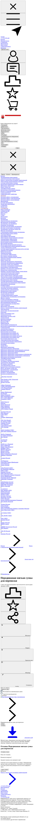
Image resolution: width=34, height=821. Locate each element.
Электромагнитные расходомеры (10, 340)
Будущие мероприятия (7, 202)
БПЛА (2, 133)
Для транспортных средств (8, 365)
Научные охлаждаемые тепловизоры (10, 228)
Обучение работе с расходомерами (10, 199)
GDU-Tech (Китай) (6, 420)
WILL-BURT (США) (6, 515)
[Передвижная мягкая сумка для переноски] (13, 697)
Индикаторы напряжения (7, 292)
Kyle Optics (4, 441)
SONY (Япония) (5, 498)
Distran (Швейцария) (6, 392)
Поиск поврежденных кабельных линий (11, 275)
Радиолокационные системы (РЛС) (10, 303)
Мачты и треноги (5, 139)
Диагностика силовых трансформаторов (11, 277)
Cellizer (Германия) (6, 385)
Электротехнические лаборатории (10, 348)
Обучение (3, 195)
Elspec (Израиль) (5, 406)
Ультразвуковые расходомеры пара (10, 337)
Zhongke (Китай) (5, 519)
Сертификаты (4, 208)
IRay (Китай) (4, 437)
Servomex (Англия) (6, 496)
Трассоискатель (5, 128)
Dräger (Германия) (5, 395)
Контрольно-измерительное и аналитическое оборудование (17, 326)
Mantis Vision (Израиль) (7, 446)
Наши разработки (5, 209)
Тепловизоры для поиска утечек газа (10, 229)
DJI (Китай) (4, 393)
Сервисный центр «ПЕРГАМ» (9, 194)
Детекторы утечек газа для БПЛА (10, 264)
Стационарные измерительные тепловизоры (13, 232)
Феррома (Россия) (5, 534)
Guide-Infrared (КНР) (6, 425)
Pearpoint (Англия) (6, 472)
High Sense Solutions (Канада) (8, 431)
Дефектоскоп (4, 126)
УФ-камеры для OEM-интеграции (10, 361)
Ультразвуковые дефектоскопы (9, 239)
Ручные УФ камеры (6, 359)
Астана (3, 36)
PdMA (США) (4, 470)
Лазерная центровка (6, 253)
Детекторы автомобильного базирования (12, 263)
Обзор (2, 723)
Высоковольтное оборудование (9, 279)
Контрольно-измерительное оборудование (12, 184)
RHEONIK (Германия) (7, 484)
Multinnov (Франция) (6, 455)
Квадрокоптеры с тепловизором (9, 369)
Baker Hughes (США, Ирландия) (9, 379)
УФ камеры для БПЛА (7, 364)
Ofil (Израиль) (4, 461)
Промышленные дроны (7, 371)
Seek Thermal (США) (6, 490)
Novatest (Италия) (5, 458)
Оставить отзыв (5, 752)
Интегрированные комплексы (9, 302)
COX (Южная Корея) (6, 388)
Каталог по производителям (8, 191)
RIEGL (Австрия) (5, 486)
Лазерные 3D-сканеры (7, 250)
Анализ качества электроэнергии (10, 289)
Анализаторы (4, 138)
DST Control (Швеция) (7, 397)
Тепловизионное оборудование (9, 177)
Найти (17, 148)
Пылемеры (3, 344)
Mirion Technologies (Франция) (9, 454)
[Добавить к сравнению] (13, 593)
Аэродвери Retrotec (6, 235)
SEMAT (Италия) (5, 491)
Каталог (3, 39)
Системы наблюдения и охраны (9, 183)
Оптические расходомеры (8, 343)
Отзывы (3, 725)
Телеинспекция (5, 317)
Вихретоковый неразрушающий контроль (12, 242)
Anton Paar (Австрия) (6, 376)
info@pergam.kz (5, 787)
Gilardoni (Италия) (5, 423)
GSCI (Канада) (5, 424)
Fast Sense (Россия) (6, 411)
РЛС (2, 143)
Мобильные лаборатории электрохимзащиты (13, 351)
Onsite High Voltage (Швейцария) (9, 462)
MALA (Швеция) (5, 445)
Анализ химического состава (8, 247)
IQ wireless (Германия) (7, 435)
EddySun (3, 403)
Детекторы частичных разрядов (9, 288)
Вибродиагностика (6, 251)
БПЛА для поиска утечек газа (9, 368)
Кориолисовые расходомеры (8, 331)
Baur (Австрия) (5, 381)
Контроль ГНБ (4, 322)
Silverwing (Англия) (6, 497)
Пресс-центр (4, 45)
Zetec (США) (4, 518)
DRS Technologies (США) (7, 396)
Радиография (4, 144)
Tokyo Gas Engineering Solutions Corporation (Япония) (15, 508)
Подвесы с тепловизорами (8, 372)
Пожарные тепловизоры (7, 225)
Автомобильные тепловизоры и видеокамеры (13, 296)
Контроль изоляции (6, 319)
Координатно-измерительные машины (11, 257)
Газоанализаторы (5, 327)
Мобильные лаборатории (7, 185)
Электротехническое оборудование (9, 136)
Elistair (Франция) (5, 404)
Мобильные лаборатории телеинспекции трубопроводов (16, 354)
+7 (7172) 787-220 (5, 786)
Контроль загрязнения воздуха (9, 374)
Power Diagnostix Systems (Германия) (10, 475)
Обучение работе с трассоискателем (10, 198)
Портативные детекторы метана (9, 267)
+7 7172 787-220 (5, 38)
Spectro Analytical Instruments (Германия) (11, 500)
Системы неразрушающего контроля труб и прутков (15, 249)
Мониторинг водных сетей (8, 316)
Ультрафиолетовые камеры (8, 188)
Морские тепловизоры (7, 230)
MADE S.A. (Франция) (7, 444)
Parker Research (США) (7, 468)
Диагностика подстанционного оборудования (13, 282)
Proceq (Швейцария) (6, 476)
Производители (5, 41)
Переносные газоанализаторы (9, 270)
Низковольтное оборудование (9, 291)
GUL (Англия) (4, 427)
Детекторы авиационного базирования (11, 261)
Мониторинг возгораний (7, 306)
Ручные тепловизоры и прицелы (9, 299)
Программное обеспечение (8, 236)
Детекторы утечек (5, 130)
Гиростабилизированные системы (9, 141)
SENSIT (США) (5, 494)
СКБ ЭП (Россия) (5, 531)
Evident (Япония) (5, 407)
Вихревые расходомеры (7, 330)
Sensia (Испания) (5, 493)
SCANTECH (4, 489)
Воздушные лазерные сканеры (9, 256)
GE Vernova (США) (6, 421)
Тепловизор (4, 125)
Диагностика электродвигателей (9, 274)
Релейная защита (5, 285)
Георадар (3, 146)
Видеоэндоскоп (5, 131)
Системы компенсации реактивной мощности (13, 286)
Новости (3, 214)
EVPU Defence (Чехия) (7, 409)
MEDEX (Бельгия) (6, 449)
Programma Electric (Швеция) (8, 477)
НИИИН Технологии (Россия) (9, 527)
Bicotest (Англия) (5, 382)
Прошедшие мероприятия (8, 204)
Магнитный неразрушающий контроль (11, 244)
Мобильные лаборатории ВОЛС (9, 352)
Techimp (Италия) (5, 504)
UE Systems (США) (6, 512)
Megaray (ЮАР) (5, 451)
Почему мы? (4, 206)
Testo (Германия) (5, 507)
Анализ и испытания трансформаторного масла (13, 278)
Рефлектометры (5, 323)
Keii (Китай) (4, 439)
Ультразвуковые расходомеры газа (10, 334)
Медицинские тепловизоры (8, 222)
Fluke (2, 416)
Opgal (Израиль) (5, 463)
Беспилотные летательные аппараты (10, 190)
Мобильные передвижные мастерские (11, 357)
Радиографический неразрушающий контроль (13, 246)
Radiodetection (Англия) (7, 482)
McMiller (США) (5, 448)
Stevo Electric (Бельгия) (7, 501)
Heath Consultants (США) (7, 430)
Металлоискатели (5, 320)
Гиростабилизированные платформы (11, 301)
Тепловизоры (4, 219)
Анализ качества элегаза (7, 294)
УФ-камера (3, 135)
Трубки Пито (4, 345)
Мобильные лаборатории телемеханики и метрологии (15, 355)
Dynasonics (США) (6, 399)
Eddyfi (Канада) (5, 402)
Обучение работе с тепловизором (10, 197)
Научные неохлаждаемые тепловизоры (11, 226)
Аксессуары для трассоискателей (10, 310)
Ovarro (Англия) (5, 465)
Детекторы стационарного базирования (11, 265)
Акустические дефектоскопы (8, 254)
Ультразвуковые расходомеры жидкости (11, 336)
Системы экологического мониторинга (11, 341)
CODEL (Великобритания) (8, 386)
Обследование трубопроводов (9, 324)
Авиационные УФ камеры (8, 362)
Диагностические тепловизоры (9, 221)
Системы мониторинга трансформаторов (12, 281)
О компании (4, 42)
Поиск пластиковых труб (7, 313)
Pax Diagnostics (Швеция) (7, 469)
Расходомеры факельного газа (9, 338)
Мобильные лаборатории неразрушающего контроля (15, 350)
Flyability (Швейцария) (7, 417)
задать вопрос (4, 769)
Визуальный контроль (7, 243)
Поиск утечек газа (5, 187)
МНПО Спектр (5, 524)
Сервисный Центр (6, 46)
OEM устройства (5, 305)
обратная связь (5, 49)
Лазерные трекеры (6, 258)
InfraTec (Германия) (6, 434)
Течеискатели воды (6, 315)
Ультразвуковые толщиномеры (9, 240)
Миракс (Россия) (5, 522)
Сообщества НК (5, 211)
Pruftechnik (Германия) (7, 479)
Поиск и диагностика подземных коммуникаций (14, 180)
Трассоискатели (5, 309)
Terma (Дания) (4, 505)
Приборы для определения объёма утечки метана (14, 271)
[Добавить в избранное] (13, 605)
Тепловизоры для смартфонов (9, 223)
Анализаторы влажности (7, 329)
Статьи (2, 215)
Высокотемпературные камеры (9, 233)
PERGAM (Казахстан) (7, 473)
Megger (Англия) (5, 452)
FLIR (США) (4, 414)
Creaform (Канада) (5, 389)
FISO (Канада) (4, 413)
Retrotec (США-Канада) (7, 483)
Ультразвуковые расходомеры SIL (10, 333)
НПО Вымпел (4, 528)
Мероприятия (4, 43)
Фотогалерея (4, 216)
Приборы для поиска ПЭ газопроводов (11, 268)
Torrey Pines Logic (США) (7, 510)
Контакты (3, 48)
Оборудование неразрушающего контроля (12, 181)
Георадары (3, 312)
